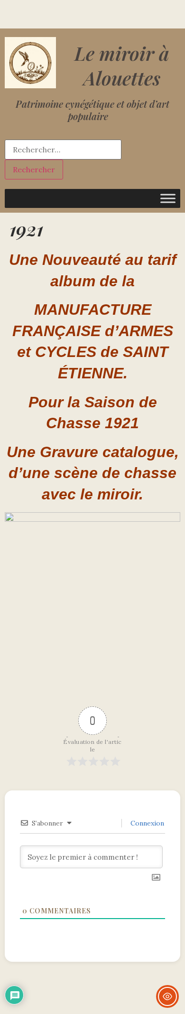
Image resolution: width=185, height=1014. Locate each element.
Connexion (146, 823)
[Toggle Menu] (168, 198)
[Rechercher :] (63, 150)
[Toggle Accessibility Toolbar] (167, 996)
